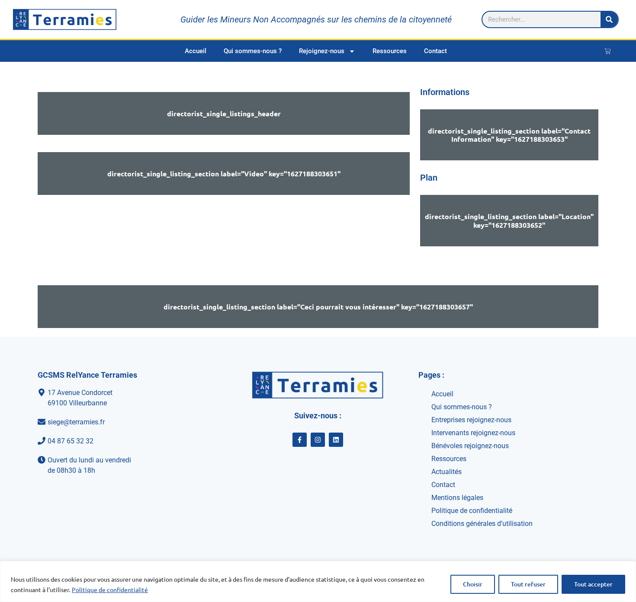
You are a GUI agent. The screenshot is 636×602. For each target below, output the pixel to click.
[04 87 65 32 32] (121, 441)
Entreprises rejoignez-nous (471, 420)
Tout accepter (593, 584)
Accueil (195, 51)
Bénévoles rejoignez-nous (470, 446)
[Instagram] (318, 440)
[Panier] (607, 51)
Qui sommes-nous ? (253, 51)
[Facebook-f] (299, 440)
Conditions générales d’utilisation (482, 523)
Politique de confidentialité (110, 589)
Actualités (446, 472)
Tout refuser (528, 584)
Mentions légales (457, 498)
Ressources (390, 51)
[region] (318, 581)
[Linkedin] (336, 440)
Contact (435, 51)
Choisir (472, 584)
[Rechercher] (609, 19)
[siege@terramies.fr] (121, 422)
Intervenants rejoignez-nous (473, 433)
